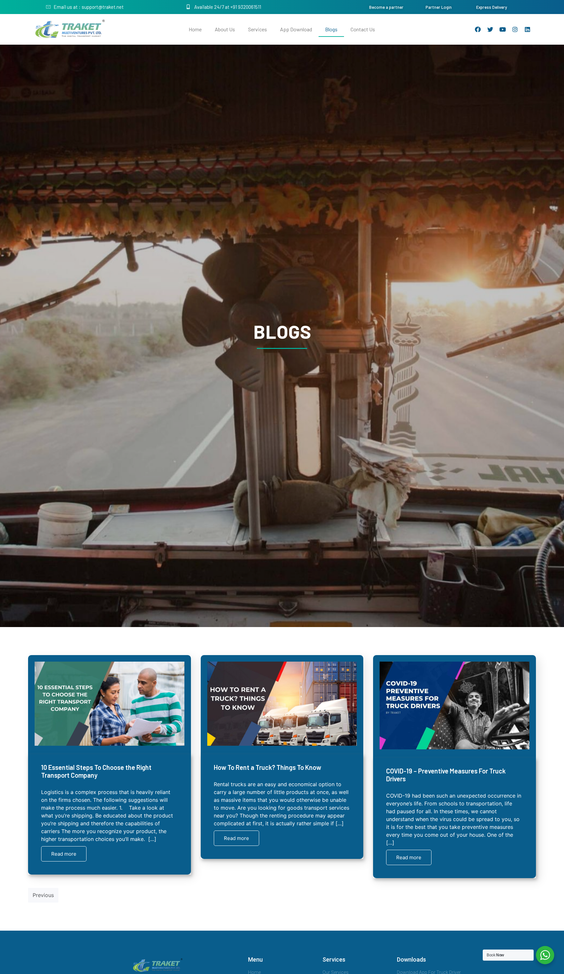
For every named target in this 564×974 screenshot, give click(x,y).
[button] (386, 7)
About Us (225, 29)
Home (195, 29)
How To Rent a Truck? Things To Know (267, 767)
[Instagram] (515, 29)
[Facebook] (478, 29)
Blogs (331, 29)
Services (257, 29)
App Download (296, 29)
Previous (43, 895)
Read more (63, 854)
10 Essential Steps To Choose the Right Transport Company (96, 771)
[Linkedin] (527, 29)
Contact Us (363, 29)
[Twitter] (490, 29)
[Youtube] (503, 29)
